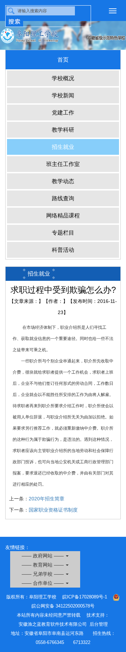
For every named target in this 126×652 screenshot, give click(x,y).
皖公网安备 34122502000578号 (62, 606)
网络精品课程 (63, 216)
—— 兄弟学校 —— (43, 574)
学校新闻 (63, 95)
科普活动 (63, 250)
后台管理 (99, 624)
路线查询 (63, 198)
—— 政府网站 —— (43, 556)
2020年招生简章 (46, 498)
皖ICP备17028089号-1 (84, 596)
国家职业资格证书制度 (53, 510)
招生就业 (63, 147)
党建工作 (63, 113)
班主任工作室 (63, 164)
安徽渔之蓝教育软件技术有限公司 (53, 624)
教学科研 (63, 130)
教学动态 (63, 181)
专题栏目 (63, 233)
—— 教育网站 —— (43, 565)
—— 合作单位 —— (43, 583)
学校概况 (63, 78)
